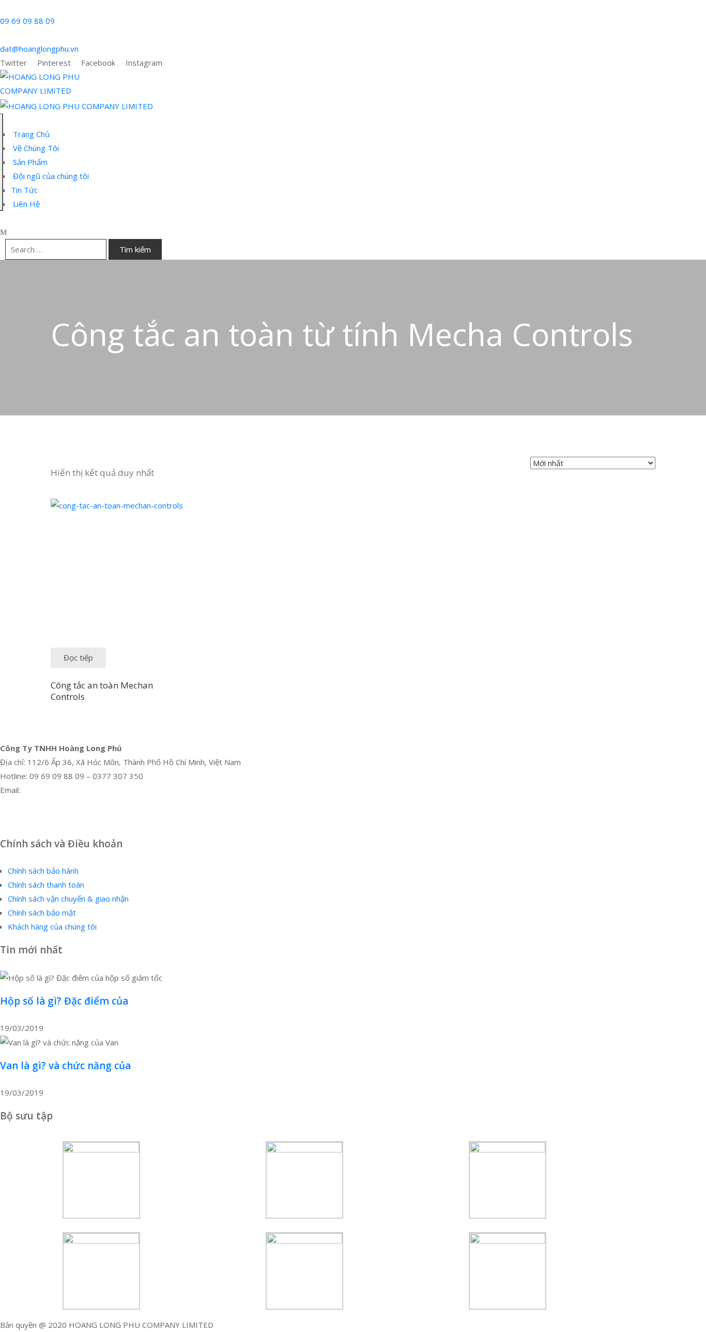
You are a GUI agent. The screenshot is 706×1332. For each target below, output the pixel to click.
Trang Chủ (30, 134)
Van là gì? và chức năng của (65, 1065)
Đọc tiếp (78, 657)
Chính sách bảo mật (42, 912)
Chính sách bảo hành (43, 870)
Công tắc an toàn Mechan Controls (102, 690)
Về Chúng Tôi (35, 148)
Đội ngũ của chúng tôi (50, 176)
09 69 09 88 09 (27, 21)
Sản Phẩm (29, 162)
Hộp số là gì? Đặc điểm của (64, 1001)
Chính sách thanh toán (46, 884)
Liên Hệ (25, 204)
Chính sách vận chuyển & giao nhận (68, 898)
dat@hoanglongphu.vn (39, 48)
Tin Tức (24, 190)
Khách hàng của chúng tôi (52, 926)
